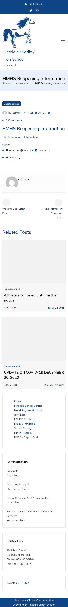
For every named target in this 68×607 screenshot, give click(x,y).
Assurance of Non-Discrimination (34, 600)
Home (17, 401)
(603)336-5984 (36, 4)
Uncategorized (11, 103)
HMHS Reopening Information (20, 136)
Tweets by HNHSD (17, 582)
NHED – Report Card (26, 437)
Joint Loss (19, 414)
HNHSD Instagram (25, 423)
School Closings (23, 428)
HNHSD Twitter (23, 419)
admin (16, 113)
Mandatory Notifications (28, 410)
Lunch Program (23, 432)
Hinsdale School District (28, 405)
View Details (10, 307)
